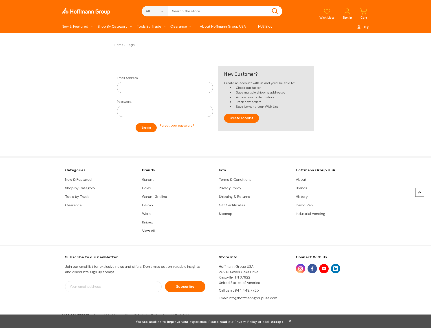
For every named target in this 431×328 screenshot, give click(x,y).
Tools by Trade (149, 26)
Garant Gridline (154, 196)
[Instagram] (300, 268)
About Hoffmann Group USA (223, 26)
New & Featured (75, 26)
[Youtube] (324, 268)
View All (148, 230)
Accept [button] (277, 322)
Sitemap (225, 213)
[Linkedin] (335, 268)
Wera (146, 213)
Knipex (147, 222)
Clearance (178, 26)
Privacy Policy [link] (246, 322)
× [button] (289, 321)
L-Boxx (147, 205)
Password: (124, 102)
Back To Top (419, 192)
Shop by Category (112, 26)
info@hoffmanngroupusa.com (253, 298)
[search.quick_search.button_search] (275, 11)
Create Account (241, 118)
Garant (148, 179)
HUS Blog (265, 26)
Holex (146, 188)
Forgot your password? (177, 125)
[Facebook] (312, 268)
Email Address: (128, 78)
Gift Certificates (232, 205)
